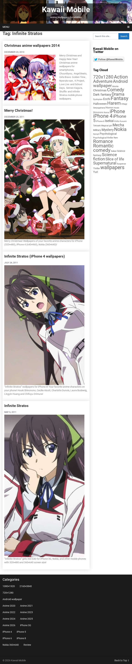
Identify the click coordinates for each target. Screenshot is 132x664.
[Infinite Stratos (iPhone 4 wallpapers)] (44, 324)
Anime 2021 (26, 605)
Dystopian (98, 99)
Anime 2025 (26, 618)
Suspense (121, 164)
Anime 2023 (26, 612)
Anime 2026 (9, 625)
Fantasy (119, 98)
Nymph (96, 134)
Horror (109, 107)
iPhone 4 (102, 116)
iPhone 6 (100, 121)
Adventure (102, 81)
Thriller (96, 168)
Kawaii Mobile (66, 9)
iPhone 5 (21, 631)
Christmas (100, 90)
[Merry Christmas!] (44, 179)
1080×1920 (9, 586)
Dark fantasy (102, 94)
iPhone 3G (25, 625)
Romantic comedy (103, 148)
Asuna (115, 86)
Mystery (108, 130)
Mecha (118, 125)
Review (27, 644)
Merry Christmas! (18, 110)
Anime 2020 (9, 605)
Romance (103, 141)
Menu (6, 27)
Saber (114, 151)
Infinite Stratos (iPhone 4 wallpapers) (34, 256)
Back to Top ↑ (121, 660)
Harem (114, 103)
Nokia (120, 129)
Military (97, 130)
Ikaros (106, 112)
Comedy (115, 90)
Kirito (116, 121)
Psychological (108, 133)
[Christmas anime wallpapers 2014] (30, 77)
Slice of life (115, 159)
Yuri (95, 172)
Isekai (109, 121)
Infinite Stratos (16, 406)
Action (121, 77)
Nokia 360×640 (11, 644)
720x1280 (103, 77)
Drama (118, 94)
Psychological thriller (103, 137)
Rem (116, 138)
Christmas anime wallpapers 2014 (32, 46)
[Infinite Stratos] (44, 485)
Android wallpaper (110, 83)
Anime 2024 (9, 618)
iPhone (117, 111)
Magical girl (106, 125)
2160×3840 (26, 586)
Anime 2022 (9, 612)
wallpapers (112, 167)
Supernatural (104, 163)
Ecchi (106, 99)
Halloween (100, 103)
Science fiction (105, 156)
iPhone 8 (21, 638)
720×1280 (8, 592)
